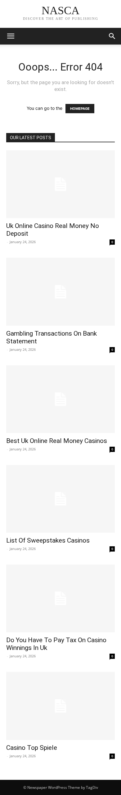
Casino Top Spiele (31, 747)
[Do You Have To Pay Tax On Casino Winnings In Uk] (60, 598)
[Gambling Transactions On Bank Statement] (60, 291)
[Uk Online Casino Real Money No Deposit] (60, 184)
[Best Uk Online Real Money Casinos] (60, 399)
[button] (112, 36)
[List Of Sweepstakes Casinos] (60, 499)
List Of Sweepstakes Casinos (48, 540)
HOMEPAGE (80, 108)
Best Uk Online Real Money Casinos (56, 441)
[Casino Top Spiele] (60, 706)
